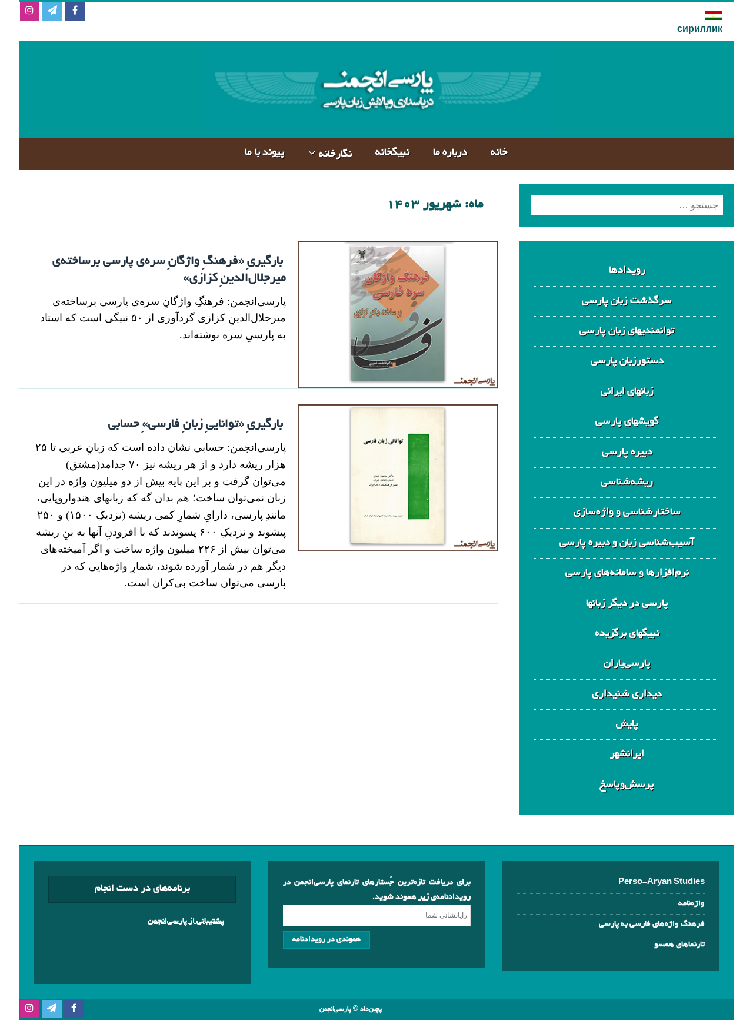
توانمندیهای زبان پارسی (626, 331)
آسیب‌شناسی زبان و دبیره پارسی (626, 543)
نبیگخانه (392, 152)
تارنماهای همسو (679, 945)
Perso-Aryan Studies (661, 882)
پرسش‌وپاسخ (626, 784)
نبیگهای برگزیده (627, 633)
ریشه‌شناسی (627, 482)
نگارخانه (335, 154)
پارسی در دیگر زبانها (627, 603)
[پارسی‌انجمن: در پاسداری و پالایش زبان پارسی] (376, 128)
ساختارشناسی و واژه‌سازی (627, 512)
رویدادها (627, 270)
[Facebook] (75, 12)
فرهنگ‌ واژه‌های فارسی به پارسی (652, 924)
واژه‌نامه (691, 903)
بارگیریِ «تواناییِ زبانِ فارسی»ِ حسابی (195, 424)
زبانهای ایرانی (627, 391)
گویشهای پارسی (627, 421)
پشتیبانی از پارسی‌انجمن (186, 921)
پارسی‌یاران (627, 663)
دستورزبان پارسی (627, 361)
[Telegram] (52, 12)
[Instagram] (29, 12)
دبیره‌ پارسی (627, 452)
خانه (499, 152)
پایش (627, 724)
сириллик (699, 30)
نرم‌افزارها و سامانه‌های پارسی (627, 573)
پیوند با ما (265, 152)
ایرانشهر (627, 754)
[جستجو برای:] (627, 205)
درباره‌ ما (450, 152)
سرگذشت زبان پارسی (627, 301)
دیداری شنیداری (627, 694)
